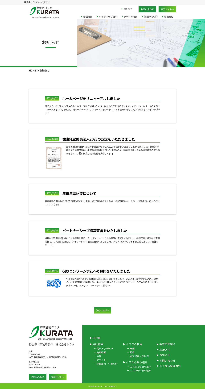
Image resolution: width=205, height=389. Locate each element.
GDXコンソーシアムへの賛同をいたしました (96, 271)
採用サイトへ (167, 9)
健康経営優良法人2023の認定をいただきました (98, 139)
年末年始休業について (79, 193)
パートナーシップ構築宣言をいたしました (94, 230)
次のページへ (102, 310)
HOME (32, 70)
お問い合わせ (147, 9)
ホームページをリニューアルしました (91, 98)
